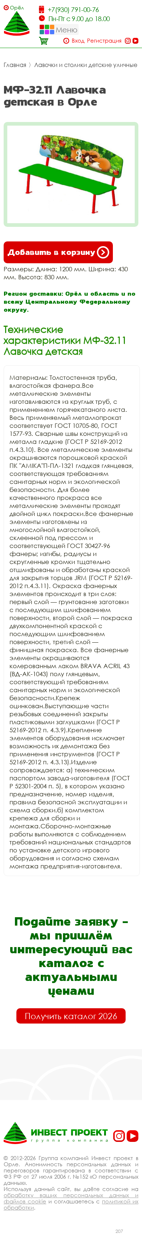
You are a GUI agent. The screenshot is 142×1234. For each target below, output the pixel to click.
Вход (78, 41)
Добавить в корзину (51, 252)
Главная (15, 64)
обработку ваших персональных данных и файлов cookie (71, 1198)
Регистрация (104, 41)
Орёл (17, 7)
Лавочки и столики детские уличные (85, 64)
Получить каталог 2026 (71, 1016)
